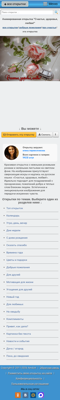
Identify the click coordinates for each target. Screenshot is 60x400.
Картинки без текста (18, 333)
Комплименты (15, 319)
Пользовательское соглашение (30, 383)
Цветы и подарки (16, 259)
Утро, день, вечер (16, 222)
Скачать (45, 134)
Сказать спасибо (16, 245)
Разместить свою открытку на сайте (30, 373)
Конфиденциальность (29, 378)
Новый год (12, 296)
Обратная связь (49, 367)
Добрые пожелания (18, 267)
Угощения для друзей (19, 289)
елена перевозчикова (34, 150)
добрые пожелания (30, 27)
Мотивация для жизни (19, 282)
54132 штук (28, 157)
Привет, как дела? (17, 326)
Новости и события (17, 341)
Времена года (14, 252)
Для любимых (14, 304)
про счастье (49, 27)
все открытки (15, 4)
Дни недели (13, 230)
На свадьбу (13, 311)
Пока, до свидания (17, 355)
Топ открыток (14, 208)
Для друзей (13, 274)
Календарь (13, 215)
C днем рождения (17, 237)
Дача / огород (14, 348)
